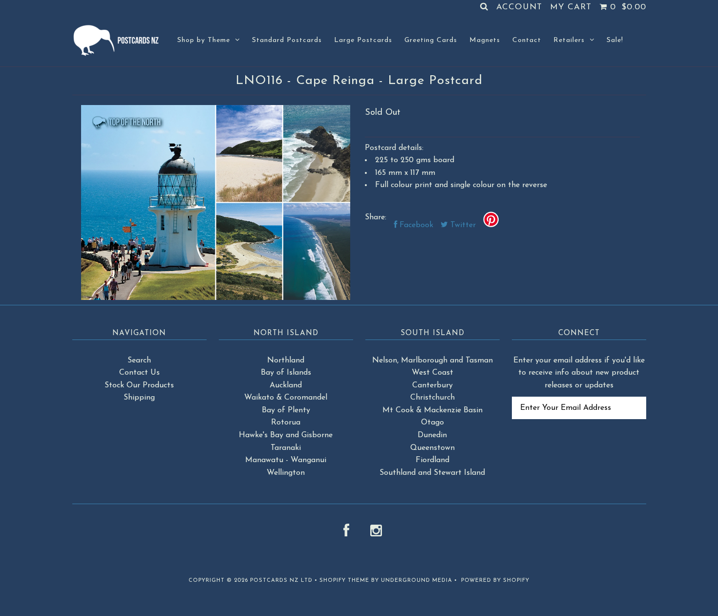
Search (139, 360)
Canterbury (432, 385)
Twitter (462, 225)
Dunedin (432, 435)
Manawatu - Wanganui (285, 460)
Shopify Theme (344, 580)
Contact (526, 40)
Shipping (139, 398)
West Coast (432, 373)
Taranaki (286, 448)
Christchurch (432, 398)
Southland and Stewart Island (432, 473)
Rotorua (285, 422)
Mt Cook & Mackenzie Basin (432, 410)
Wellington (286, 473)
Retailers (569, 40)
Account (519, 7)
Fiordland (432, 460)
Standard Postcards (287, 40)
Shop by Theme (203, 40)
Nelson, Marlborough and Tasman (432, 360)
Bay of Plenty (286, 410)
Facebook (415, 225)
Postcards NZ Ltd (281, 580)
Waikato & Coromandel (285, 398)
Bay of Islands (286, 373)
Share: (375, 217)
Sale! (615, 40)
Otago (432, 422)
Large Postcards (363, 40)
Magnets (484, 40)
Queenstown (432, 448)
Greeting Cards (430, 40)
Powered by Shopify (495, 580)
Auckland (286, 385)
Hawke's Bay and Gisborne (286, 435)
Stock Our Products (139, 385)
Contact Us (139, 373)
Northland (285, 360)
